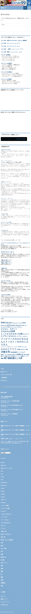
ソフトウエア (4, 517)
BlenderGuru (15, 323)
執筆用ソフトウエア (19, 352)
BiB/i (3, 322)
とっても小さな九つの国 (11, 334)
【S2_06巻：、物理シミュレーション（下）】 (12, 49)
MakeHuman (4, 482)
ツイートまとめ (5, 519)
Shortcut (11, 327)
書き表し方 (3, 557)
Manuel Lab (19, 325)
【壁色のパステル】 (6, 181)
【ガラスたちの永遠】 (6, 222)
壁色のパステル (4, 354)
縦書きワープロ (24, 356)
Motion (2, 488)
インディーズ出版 (5, 508)
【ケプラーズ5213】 (6, 280)
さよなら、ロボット (9, 329)
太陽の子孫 (14, 354)
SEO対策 (7, 327)
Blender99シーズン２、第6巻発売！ (9, 413)
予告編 (18, 349)
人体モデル (23, 349)
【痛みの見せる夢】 (6, 149)
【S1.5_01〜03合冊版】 (6, 79)
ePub (24, 323)
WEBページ (4, 499)
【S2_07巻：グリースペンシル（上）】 (10, 46)
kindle (13, 325)
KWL (2, 479)
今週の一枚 (3, 531)
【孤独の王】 (4, 268)
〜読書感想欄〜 (4, 377)
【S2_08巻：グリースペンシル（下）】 (10, 43)
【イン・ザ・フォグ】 (6, 160)
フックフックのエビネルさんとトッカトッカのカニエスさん (14, 342)
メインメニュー (29, 8)
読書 (2, 577)
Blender (9, 323)
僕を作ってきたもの (6, 534)
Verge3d (3, 497)
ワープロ (3, 528)
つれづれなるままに (6, 522)
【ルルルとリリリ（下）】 (7, 253)
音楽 (2, 585)
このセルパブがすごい (6, 514)
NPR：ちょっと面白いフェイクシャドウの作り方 (13, 441)
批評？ (2, 545)
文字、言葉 (3, 548)
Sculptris (3, 494)
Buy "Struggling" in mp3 (9, 139)
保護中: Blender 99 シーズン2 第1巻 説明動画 (12, 425)
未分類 (2, 560)
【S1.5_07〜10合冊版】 (6, 63)
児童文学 (5, 352)
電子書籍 (8, 358)
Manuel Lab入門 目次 (6, 374)
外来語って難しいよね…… (7, 438)
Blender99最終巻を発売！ (7, 396)
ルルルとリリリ (8, 349)
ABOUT (2, 368)
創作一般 (3, 537)
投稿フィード (4, 599)
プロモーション (22, 347)
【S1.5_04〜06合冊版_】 (7, 72)
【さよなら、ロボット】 (7, 198)
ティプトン (19, 336)
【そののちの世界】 (6, 294)
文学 (2, 551)
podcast (25, 325)
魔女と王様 (17, 358)
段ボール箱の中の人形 (7, 356)
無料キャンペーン (17, 356)
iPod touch (4, 325)
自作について (4, 562)
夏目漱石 (10, 354)
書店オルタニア (4, 371)
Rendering (3, 327)
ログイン (3, 596)
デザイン (25, 336)
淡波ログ (4, 8)
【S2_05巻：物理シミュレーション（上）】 (12, 52)
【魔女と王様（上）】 (6, 260)
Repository (4, 380)
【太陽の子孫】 (5, 214)
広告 (25, 354)
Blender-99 (3, 465)
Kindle (2, 476)
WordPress (19, 327)
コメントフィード (5, 602)
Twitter (15, 327)
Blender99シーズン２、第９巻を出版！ (10, 401)
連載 (2, 580)
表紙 (2, 358)
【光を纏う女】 (5, 230)
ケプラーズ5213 (7, 336)
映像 (2, 554)
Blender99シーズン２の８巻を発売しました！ (12, 405)
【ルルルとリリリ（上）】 (7, 251)
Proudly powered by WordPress (7, 612)
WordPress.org (4, 604)
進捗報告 (3, 583)
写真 (11, 352)
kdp (2, 474)
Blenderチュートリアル (6, 468)
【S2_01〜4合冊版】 (6, 54)
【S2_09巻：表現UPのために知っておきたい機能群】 (14, 40)
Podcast (3, 491)
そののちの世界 (8, 331)
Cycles (20, 323)
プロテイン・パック (12, 346)
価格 (27, 349)
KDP (9, 325)
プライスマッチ (4, 346)
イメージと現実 (5, 505)
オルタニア (26, 334)
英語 (2, 565)
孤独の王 (20, 354)
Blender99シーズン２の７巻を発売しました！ (12, 409)
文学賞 (27, 354)
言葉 (2, 571)
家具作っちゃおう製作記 (7, 540)
